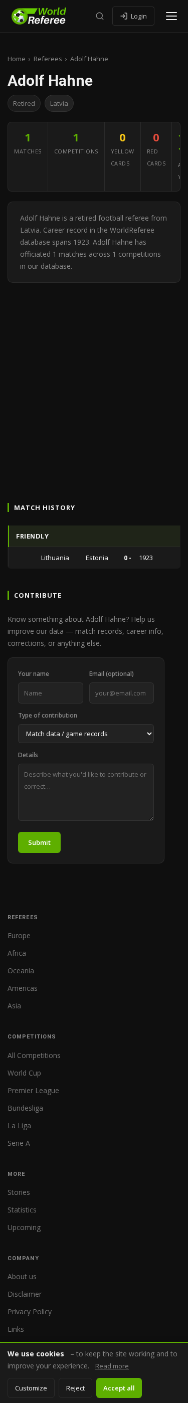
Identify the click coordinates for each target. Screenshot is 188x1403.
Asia (14, 1005)
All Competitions (34, 1055)
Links (16, 1329)
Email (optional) (111, 673)
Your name (33, 673)
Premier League (33, 1090)
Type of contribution (47, 715)
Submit (39, 842)
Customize (31, 1387)
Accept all (119, 1387)
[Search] (99, 16)
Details (28, 755)
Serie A (19, 1143)
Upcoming (24, 1227)
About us (22, 1276)
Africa (17, 953)
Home (17, 58)
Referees (48, 58)
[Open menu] (171, 16)
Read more (112, 1365)
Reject (75, 1387)
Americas (23, 988)
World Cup (24, 1073)
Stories (19, 1192)
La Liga (19, 1125)
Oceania (21, 970)
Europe (19, 935)
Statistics (22, 1209)
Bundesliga (25, 1108)
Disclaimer (25, 1294)
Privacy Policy (30, 1311)
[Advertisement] (94, 382)
